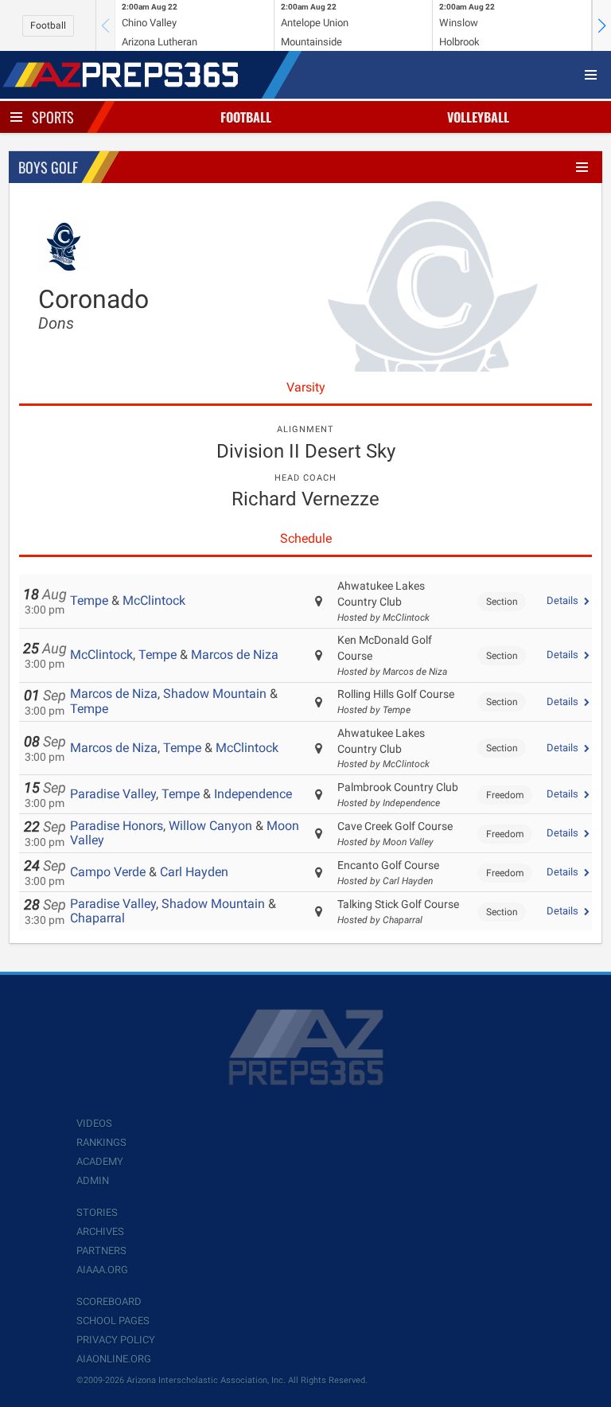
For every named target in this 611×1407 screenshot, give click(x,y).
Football (48, 25)
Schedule (306, 538)
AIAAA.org (102, 1270)
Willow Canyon (210, 825)
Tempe (89, 600)
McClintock (154, 600)
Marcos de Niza (234, 654)
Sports (53, 117)
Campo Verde (108, 871)
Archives (100, 1231)
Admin (92, 1181)
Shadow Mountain (215, 693)
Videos (94, 1123)
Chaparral (97, 918)
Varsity (305, 387)
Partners (101, 1251)
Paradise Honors (116, 825)
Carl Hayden (194, 871)
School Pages (113, 1321)
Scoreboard (109, 1302)
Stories (97, 1212)
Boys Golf (48, 167)
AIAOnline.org (113, 1359)
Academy (99, 1161)
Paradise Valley (113, 793)
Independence (253, 793)
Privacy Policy (115, 1340)
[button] (601, 25)
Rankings (101, 1142)
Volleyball (478, 117)
